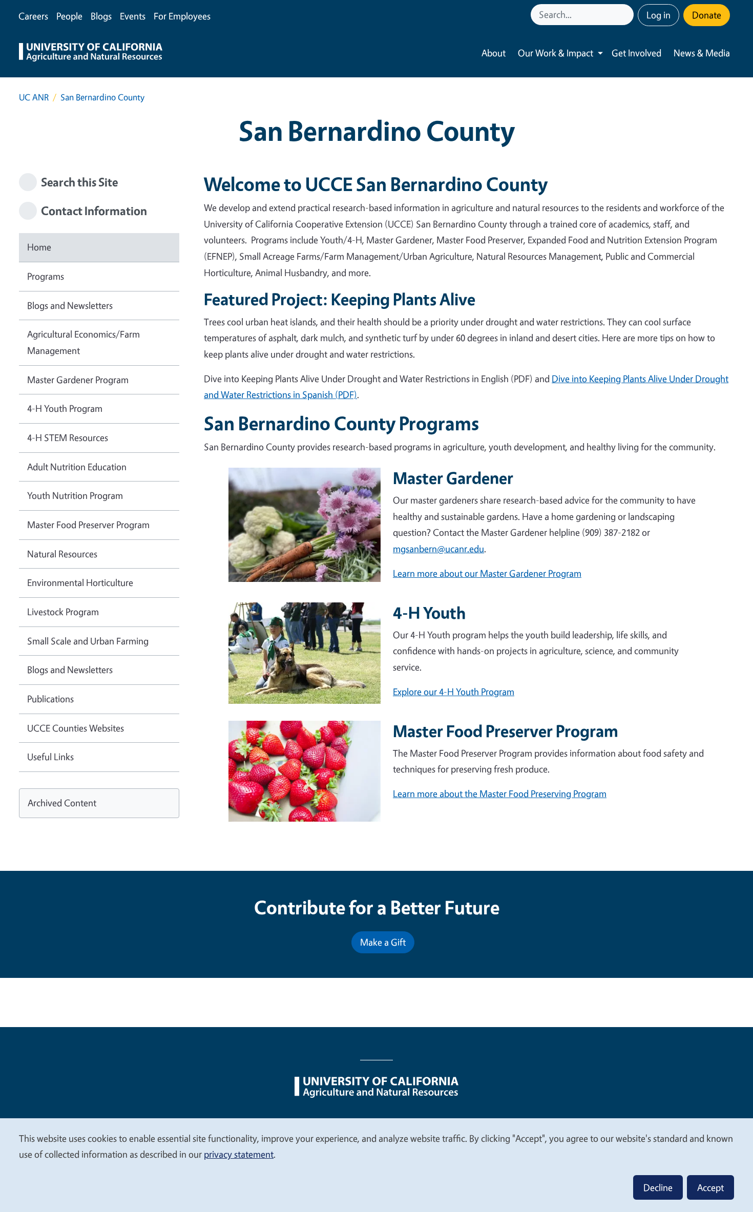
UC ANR (34, 97)
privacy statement (239, 1154)
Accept (710, 1187)
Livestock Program (63, 611)
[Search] (627, 14)
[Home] (90, 53)
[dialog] (376, 1164)
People (69, 16)
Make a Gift (383, 942)
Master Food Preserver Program (88, 524)
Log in (658, 15)
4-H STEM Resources (67, 437)
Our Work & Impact (555, 53)
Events (132, 16)
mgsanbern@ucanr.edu (438, 548)
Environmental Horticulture (80, 582)
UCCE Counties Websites (75, 728)
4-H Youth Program (64, 408)
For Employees (182, 16)
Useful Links (50, 756)
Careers (33, 16)
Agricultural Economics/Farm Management (83, 342)
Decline (658, 1187)
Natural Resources (62, 554)
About (494, 53)
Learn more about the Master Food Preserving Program (499, 793)
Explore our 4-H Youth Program (453, 691)
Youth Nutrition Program (75, 495)
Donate (706, 15)
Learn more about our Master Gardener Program (487, 573)
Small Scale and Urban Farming (88, 641)
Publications (50, 699)
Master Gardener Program (78, 379)
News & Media (702, 53)
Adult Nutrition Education (77, 467)
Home (39, 247)
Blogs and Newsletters (70, 305)
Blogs (101, 16)
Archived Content (62, 803)
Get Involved (636, 53)
